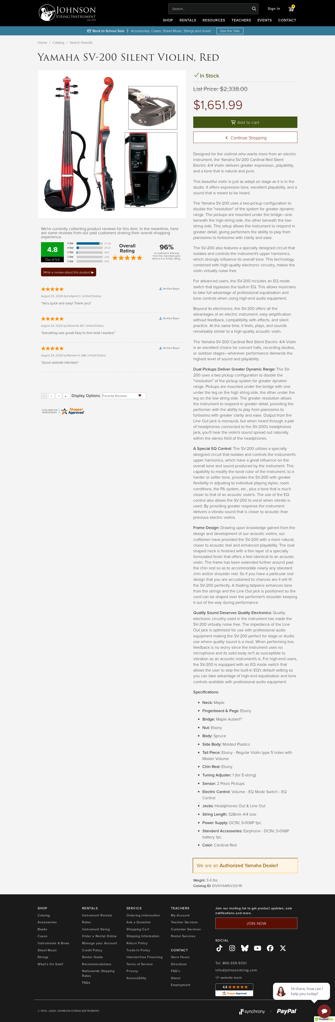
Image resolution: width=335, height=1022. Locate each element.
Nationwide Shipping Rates (98, 973)
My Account (180, 915)
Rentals (188, 20)
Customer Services (186, 929)
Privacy (132, 970)
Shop (168, 20)
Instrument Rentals (97, 915)
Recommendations (96, 964)
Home (42, 42)
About (175, 977)
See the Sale (230, 30)
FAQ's (175, 970)
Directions (179, 964)
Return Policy (136, 943)
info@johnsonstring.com (236, 970)
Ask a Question (138, 922)
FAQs (86, 982)
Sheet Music (47, 950)
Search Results (81, 42)
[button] (274, 9)
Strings (43, 957)
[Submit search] (254, 9)
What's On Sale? (51, 964)
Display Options (86, 396)
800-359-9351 (235, 963)
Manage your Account (99, 943)
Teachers (241, 20)
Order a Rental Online (99, 936)
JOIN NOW (256, 923)
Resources (214, 20)
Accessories (47, 922)
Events (265, 20)
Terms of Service (139, 964)
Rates (86, 922)
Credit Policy (92, 950)
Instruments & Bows (54, 943)
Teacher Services (184, 922)
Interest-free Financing (144, 957)
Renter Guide (92, 957)
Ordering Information (143, 915)
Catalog (58, 42)
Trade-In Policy (138, 950)
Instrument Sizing (96, 929)
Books (42, 929)
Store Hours (180, 957)
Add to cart (247, 122)
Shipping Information (142, 936)
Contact (287, 20)
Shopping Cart (137, 929)
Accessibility (136, 977)
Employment (180, 984)
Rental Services (183, 936)
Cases (43, 936)
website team (230, 977)
